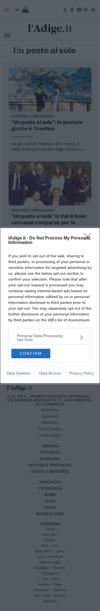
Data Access (50, 373)
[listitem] (50, 338)
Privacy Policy (81, 373)
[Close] (89, 238)
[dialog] (50, 306)
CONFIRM (31, 353)
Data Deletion (19, 373)
